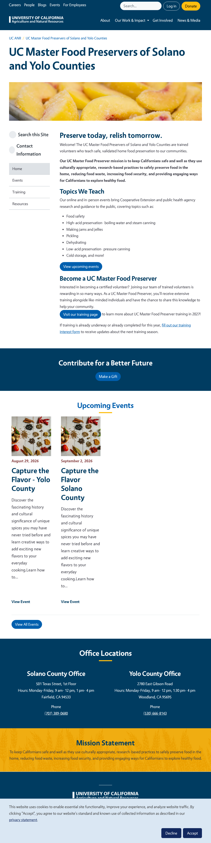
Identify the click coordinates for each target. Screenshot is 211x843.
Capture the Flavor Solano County (79, 483)
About (105, 20)
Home (17, 168)
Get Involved (163, 20)
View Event (21, 601)
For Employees (74, 4)
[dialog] (105, 820)
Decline (171, 833)
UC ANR (15, 38)
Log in (171, 6)
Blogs (42, 4)
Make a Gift (108, 376)
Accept (192, 833)
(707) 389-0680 (56, 713)
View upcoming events (81, 266)
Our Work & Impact (130, 20)
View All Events (27, 624)
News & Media (189, 20)
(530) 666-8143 (155, 713)
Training (18, 191)
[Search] (159, 6)
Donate (191, 6)
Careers (15, 4)
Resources (20, 203)
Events (55, 4)
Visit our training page (80, 314)
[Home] (36, 20)
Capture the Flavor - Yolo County (31, 479)
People (29, 4)
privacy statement (23, 819)
